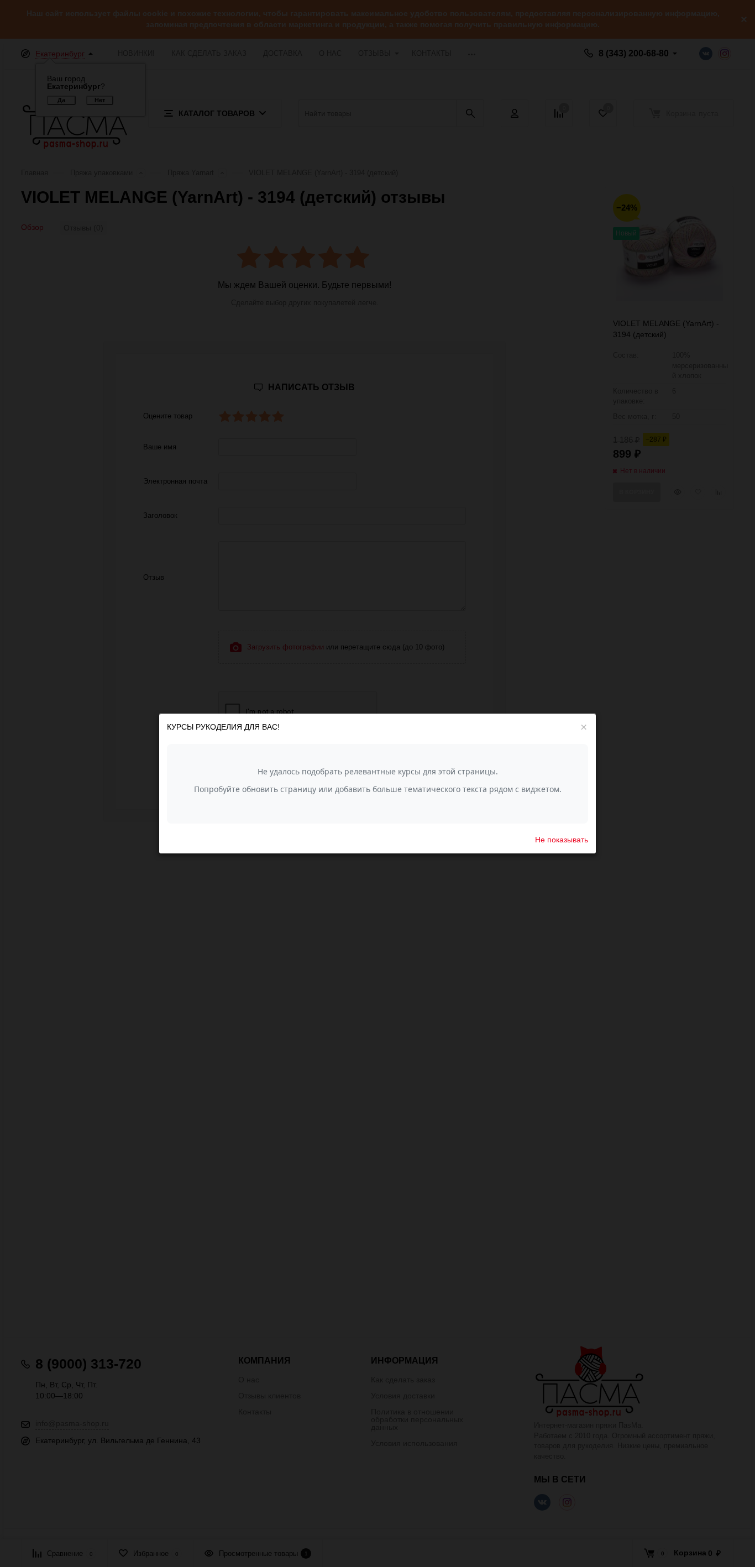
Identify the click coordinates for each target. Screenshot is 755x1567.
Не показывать (561, 839)
